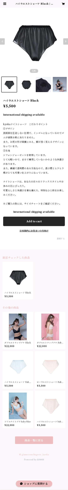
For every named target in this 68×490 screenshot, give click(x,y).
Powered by (30, 459)
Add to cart (34, 221)
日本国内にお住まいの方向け (34, 230)
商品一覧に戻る (34, 440)
